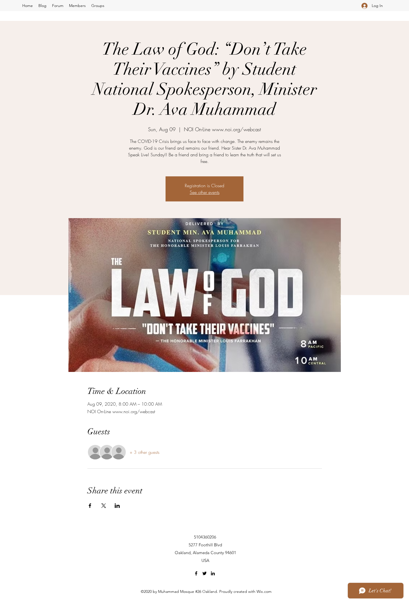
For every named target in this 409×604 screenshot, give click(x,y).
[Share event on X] (103, 505)
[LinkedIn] (213, 573)
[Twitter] (204, 573)
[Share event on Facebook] (90, 505)
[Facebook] (196, 573)
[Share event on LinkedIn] (117, 505)
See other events (205, 192)
